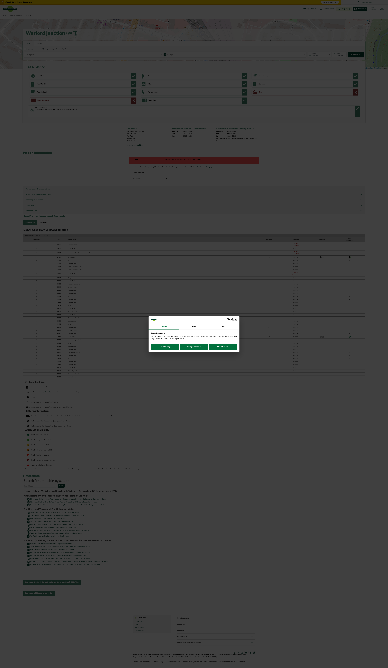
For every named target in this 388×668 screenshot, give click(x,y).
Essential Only (165, 347)
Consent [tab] (164, 326)
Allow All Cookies (223, 347)
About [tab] (224, 326)
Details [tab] (194, 326)
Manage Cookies (193, 347)
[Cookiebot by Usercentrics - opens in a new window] (228, 319)
